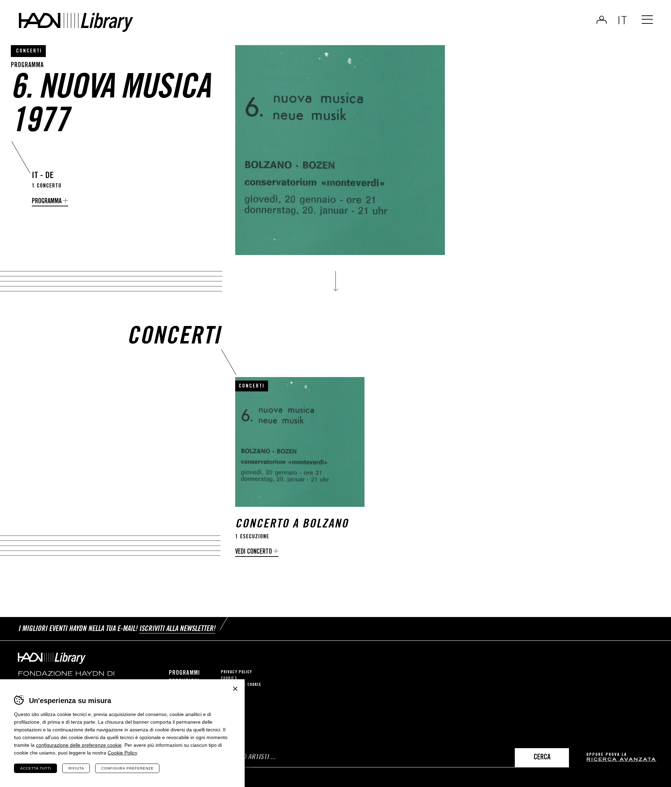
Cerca (542, 757)
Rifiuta (76, 768)
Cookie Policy (122, 753)
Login (602, 19)
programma (47, 201)
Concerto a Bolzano (291, 525)
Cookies (229, 678)
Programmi (184, 673)
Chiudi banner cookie (235, 689)
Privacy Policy (236, 672)
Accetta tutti (35, 768)
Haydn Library (76, 22)
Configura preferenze (127, 768)
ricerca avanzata (621, 760)
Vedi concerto (253, 552)
